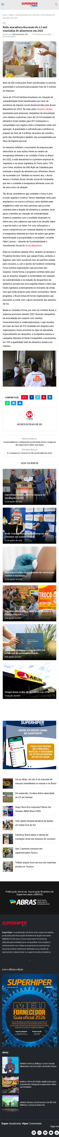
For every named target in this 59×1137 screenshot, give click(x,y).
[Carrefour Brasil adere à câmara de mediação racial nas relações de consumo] (29, 487)
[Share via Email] (20, 403)
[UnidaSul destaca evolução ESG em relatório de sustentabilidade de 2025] (29, 642)
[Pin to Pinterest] (43, 397)
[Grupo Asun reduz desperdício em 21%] (29, 681)
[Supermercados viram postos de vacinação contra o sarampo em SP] (29, 564)
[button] (29, 745)
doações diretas (45, 109)
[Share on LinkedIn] (49, 397)
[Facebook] (45, 1132)
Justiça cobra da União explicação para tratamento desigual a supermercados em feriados (38, 1084)
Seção (11, 15)
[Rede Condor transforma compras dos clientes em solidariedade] (29, 526)
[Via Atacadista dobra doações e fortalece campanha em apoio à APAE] (29, 603)
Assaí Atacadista (33, 245)
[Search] (56, 4)
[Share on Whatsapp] (7, 403)
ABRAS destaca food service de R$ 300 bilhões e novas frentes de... (38, 1103)
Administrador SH (20, 34)
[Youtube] (51, 1132)
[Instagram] (39, 1132)
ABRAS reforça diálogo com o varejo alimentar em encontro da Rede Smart (38, 1065)
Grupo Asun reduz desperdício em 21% (27, 692)
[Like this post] (25, 397)
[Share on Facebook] (32, 397)
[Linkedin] (34, 1132)
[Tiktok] (57, 1132)
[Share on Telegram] (13, 403)
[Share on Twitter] (37, 397)
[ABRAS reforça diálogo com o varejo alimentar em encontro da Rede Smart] (10, 1065)
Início (5, 15)
